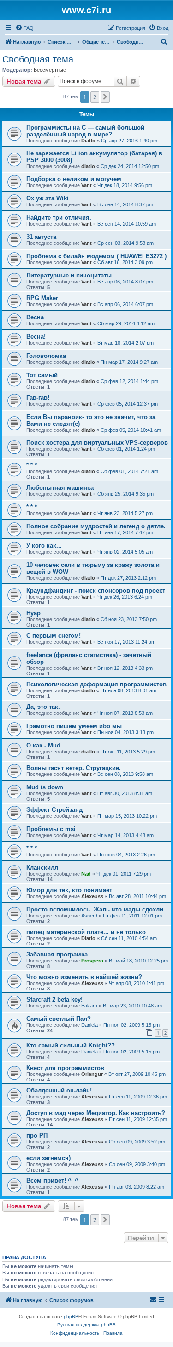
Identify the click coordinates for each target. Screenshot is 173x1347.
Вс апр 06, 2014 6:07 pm (125, 304)
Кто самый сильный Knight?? (70, 1045)
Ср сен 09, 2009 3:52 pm (137, 1141)
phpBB (71, 1316)
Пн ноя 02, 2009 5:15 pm (131, 1025)
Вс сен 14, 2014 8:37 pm (125, 204)
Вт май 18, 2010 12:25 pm (138, 960)
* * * (31, 465)
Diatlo (88, 140)
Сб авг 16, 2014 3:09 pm (125, 262)
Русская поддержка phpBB (86, 1324)
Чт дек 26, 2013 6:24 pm (124, 597)
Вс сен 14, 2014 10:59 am (126, 223)
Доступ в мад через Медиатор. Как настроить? (95, 1112)
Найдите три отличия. (58, 217)
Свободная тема (37, 59)
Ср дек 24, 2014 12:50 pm (130, 166)
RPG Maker (42, 297)
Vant (86, 185)
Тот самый (42, 375)
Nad (86, 874)
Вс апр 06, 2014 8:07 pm (125, 281)
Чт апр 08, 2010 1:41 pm (136, 983)
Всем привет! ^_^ (52, 1180)
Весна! (36, 336)
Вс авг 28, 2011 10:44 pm (137, 896)
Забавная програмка (57, 954)
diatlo (88, 166)
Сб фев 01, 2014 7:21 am (129, 471)
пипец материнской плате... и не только (86, 931)
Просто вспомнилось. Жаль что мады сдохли (94, 909)
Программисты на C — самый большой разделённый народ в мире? (85, 131)
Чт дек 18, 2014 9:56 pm (124, 185)
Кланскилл (42, 867)
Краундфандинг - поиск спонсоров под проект (95, 590)
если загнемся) (48, 1158)
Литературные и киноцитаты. (69, 275)
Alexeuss (92, 896)
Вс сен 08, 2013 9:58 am (125, 774)
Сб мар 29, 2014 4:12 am (126, 323)
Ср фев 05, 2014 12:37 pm (127, 404)
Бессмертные (50, 70)
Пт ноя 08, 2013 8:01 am (128, 690)
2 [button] (94, 97)
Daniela (89, 1025)
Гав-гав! (37, 397)
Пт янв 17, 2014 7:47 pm (125, 532)
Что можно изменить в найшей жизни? (84, 976)
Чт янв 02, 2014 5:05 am (125, 552)
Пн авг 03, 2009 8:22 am (136, 1186)
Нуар (33, 613)
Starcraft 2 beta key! (54, 999)
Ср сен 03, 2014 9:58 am (125, 243)
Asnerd (89, 915)
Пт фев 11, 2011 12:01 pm (132, 915)
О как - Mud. (44, 745)
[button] (105, 96)
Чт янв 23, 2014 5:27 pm (125, 513)
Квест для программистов (65, 1067)
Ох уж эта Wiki (47, 198)
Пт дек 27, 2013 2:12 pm (128, 578)
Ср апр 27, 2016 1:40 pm (129, 140)
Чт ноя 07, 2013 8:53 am (125, 713)
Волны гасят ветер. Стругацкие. (73, 767)
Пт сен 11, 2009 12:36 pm (138, 1096)
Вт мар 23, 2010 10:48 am (132, 1005)
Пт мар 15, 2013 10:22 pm (127, 816)
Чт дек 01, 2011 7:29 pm (123, 874)
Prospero (92, 960)
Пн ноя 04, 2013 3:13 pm (125, 732)
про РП (37, 1135)
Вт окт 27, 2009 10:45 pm (137, 1074)
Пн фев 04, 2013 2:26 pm (126, 854)
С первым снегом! (53, 635)
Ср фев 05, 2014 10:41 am (131, 430)
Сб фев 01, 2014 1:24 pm (126, 449)
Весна (35, 317)
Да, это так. (43, 706)
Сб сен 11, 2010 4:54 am (129, 938)
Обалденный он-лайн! (59, 1090)
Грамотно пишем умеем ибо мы (74, 726)
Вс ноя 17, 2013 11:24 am (126, 642)
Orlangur (92, 1074)
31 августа (41, 236)
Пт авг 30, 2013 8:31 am (124, 793)
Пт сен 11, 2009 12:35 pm (138, 1119)
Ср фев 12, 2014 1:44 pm (129, 381)
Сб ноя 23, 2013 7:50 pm (129, 619)
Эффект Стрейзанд (54, 809)
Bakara (89, 1005)
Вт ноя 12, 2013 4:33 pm (125, 668)
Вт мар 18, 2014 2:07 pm (125, 342)
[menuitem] (24, 28)
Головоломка (46, 355)
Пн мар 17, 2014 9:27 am (129, 362)
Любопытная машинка (60, 487)
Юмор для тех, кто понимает (69, 890)
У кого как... (44, 545)
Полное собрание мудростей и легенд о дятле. (96, 526)
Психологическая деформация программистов (96, 684)
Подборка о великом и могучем (73, 178)
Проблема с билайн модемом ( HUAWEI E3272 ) (96, 256)
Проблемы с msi (51, 829)
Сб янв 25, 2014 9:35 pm (125, 494)
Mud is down (44, 787)
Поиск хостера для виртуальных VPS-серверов (97, 442)
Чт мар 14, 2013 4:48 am (125, 835)
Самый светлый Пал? (58, 1018)
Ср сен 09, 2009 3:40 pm (137, 1164)
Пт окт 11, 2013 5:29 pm (128, 751)
